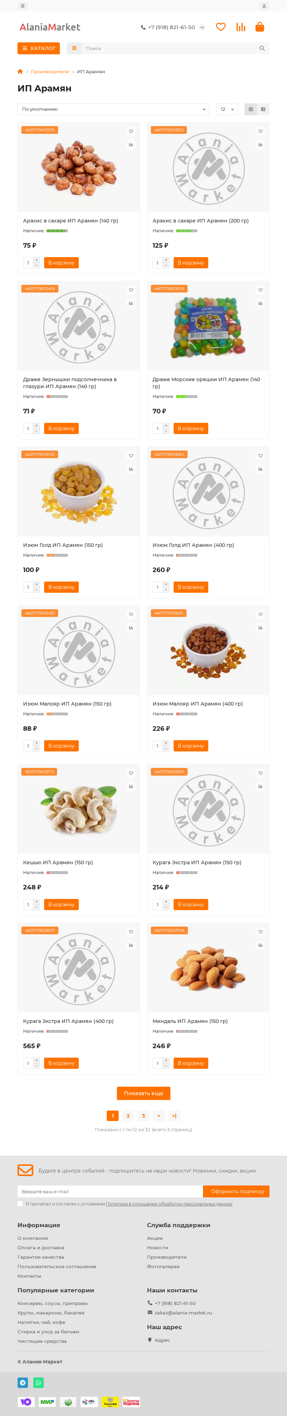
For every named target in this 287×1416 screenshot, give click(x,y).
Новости (157, 1247)
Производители (50, 71)
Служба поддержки (178, 1225)
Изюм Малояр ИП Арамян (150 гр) (67, 704)
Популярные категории (56, 1290)
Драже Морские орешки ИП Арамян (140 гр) (206, 383)
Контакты (29, 1276)
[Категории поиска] (74, 48)
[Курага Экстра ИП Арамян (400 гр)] (78, 968)
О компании (33, 1238)
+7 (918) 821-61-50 (175, 1303)
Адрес (162, 1340)
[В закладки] (131, 131)
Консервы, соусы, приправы (53, 1303)
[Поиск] (262, 48)
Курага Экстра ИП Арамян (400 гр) (68, 1021)
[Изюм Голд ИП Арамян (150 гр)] (78, 492)
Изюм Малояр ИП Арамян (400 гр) (198, 704)
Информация (39, 1225)
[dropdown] (23, 6)
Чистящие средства (42, 1341)
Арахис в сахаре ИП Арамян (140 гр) (70, 221)
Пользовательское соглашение (57, 1266)
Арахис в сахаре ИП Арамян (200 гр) (201, 221)
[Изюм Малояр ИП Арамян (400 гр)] (208, 651)
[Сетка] (251, 109)
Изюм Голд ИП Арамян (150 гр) (63, 545)
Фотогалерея (163, 1266)
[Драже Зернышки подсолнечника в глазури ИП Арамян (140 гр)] (78, 327)
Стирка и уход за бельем (48, 1331)
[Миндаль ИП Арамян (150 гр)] (208, 968)
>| (174, 1116)
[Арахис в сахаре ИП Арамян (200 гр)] (208, 168)
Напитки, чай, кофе (41, 1322)
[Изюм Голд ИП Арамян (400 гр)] (208, 492)
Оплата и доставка (41, 1247)
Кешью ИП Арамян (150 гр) (58, 862)
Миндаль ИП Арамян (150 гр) (190, 1021)
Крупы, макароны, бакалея (51, 1312)
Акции (155, 1238)
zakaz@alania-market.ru (183, 1312)
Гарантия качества (41, 1257)
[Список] (263, 109)
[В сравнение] (131, 144)
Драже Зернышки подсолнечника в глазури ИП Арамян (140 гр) (70, 383)
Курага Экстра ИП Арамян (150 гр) (197, 862)
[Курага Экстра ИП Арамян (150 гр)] (208, 810)
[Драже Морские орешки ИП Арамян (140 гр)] (208, 327)
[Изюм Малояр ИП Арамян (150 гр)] (78, 651)
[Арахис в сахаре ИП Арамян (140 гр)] (78, 168)
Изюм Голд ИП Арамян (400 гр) (193, 545)
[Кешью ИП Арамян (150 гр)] (78, 810)
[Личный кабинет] (264, 6)
